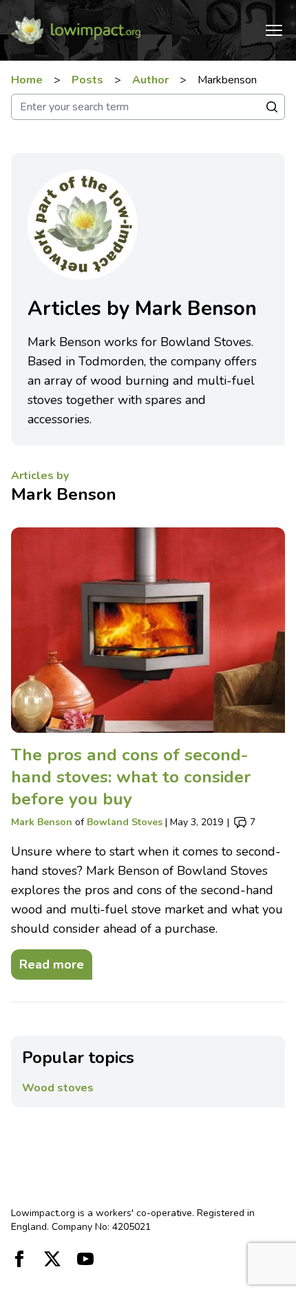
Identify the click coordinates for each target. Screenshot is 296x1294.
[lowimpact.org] (75, 30)
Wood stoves (58, 1087)
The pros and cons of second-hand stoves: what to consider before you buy (131, 777)
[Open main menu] (273, 30)
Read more (47, 961)
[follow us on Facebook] (19, 1259)
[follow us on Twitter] (52, 1259)
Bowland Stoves (124, 822)
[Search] (272, 107)
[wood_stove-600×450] (148, 630)
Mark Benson (63, 494)
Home (27, 80)
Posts (87, 80)
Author (150, 80)
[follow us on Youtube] (85, 1259)
